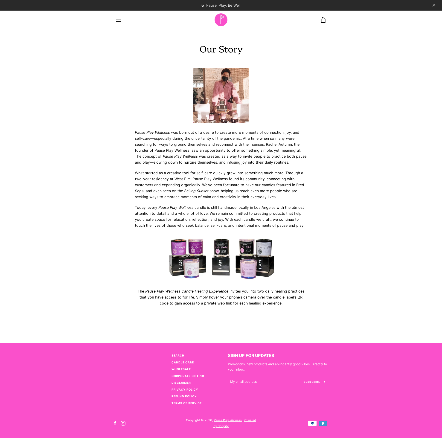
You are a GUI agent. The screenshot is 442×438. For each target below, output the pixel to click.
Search (178, 355)
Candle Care (183, 362)
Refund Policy (184, 396)
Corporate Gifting (188, 376)
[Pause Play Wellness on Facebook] (115, 423)
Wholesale (181, 369)
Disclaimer (181, 382)
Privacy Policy (185, 389)
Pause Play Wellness (228, 420)
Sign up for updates (251, 355)
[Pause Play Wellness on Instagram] (123, 423)
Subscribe (312, 381)
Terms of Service (187, 403)
